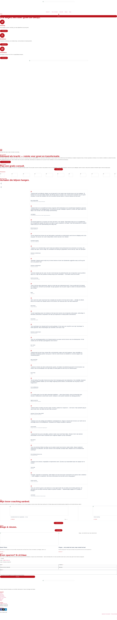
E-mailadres (60, 564)
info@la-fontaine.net (6, 560)
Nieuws (66, 11)
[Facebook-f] (1, 609)
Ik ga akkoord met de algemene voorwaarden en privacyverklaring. (12, 575)
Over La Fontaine (55, 11)
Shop (70, 11)
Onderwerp (60, 567)
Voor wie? (61, 11)
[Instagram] (3, 609)
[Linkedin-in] (6, 609)
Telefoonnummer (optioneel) (5, 567)
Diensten (47, 11)
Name (1, 564)
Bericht (1, 569)
